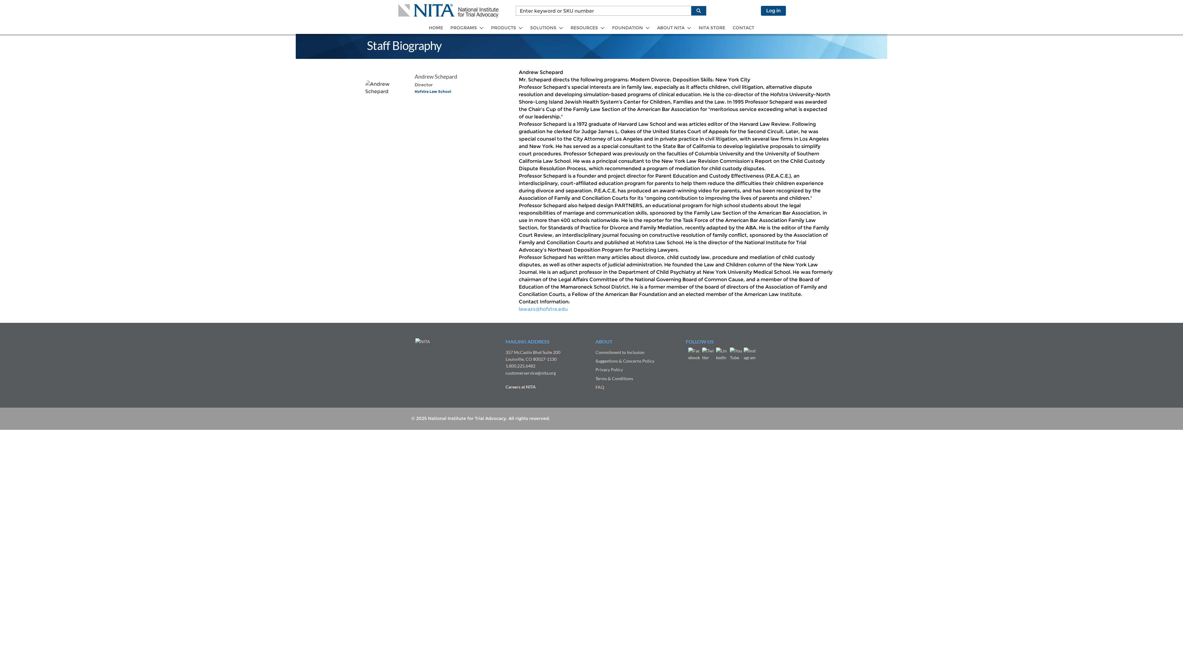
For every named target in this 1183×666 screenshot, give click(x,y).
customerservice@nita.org (531, 373)
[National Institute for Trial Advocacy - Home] (448, 10)
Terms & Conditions (614, 378)
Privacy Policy (609, 369)
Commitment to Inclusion (620, 352)
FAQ (600, 387)
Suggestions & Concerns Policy (625, 361)
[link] (436, 28)
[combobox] (601, 10)
